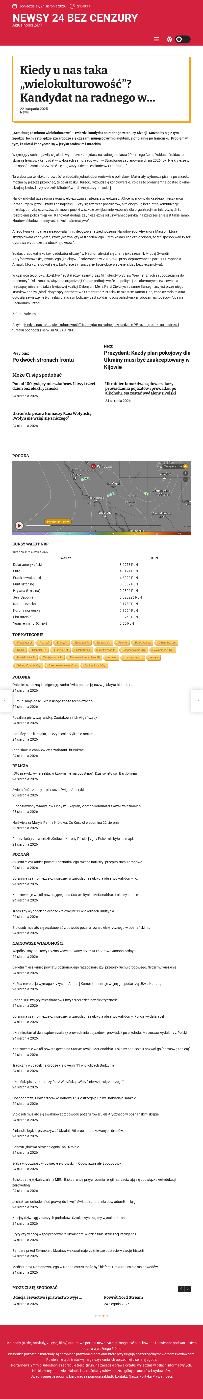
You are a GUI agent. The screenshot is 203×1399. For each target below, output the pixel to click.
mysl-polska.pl (26, 657)
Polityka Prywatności (155, 1376)
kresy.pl (62, 642)
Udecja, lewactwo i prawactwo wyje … (47, 1297)
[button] (181, 1289)
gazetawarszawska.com (62, 665)
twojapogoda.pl (52, 657)
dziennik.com (167, 642)
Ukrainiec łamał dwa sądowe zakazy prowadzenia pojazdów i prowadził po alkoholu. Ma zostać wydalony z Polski (140, 388)
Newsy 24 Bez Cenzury (75, 17)
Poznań (44, 642)
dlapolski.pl (39, 649)
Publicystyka (143, 642)
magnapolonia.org (135, 649)
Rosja (20, 649)
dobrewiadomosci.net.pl (85, 657)
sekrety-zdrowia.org (28, 665)
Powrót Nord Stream (123, 1297)
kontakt (121, 1376)
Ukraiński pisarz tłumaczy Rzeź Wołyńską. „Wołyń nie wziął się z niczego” (52, 416)
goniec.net (61, 649)
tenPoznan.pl (107, 649)
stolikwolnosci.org (95, 665)
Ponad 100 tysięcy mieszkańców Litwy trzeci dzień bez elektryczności (53, 386)
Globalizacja (83, 649)
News (24, 112)
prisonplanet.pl (133, 657)
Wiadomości (24, 642)
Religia (154, 657)
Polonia (122, 642)
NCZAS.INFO (64, 330)
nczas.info (103, 642)
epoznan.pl (82, 642)
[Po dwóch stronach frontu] (6, 701)
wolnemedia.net (163, 649)
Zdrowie (112, 657)
